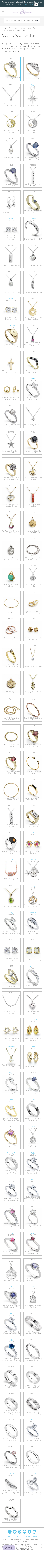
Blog (35, 1536)
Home (4, 28)
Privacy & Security (15, 1536)
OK (36, 4)
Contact (27, 1536)
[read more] (29, 4)
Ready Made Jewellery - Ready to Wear (23, 28)
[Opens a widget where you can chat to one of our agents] (8, 1548)
